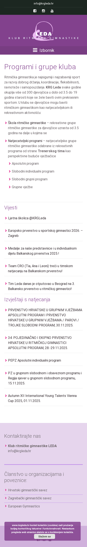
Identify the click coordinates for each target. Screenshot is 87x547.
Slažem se (44, 536)
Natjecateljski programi (25, 141)
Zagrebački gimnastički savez (30, 498)
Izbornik (46, 50)
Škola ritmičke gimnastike (27, 123)
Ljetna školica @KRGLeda (27, 218)
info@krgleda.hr (19, 451)
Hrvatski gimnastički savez (27, 490)
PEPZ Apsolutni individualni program (34, 360)
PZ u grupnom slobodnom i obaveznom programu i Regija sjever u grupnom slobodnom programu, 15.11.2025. (45, 378)
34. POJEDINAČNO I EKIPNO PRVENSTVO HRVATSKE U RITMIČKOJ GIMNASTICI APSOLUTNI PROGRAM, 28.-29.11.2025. (40, 343)
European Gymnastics (24, 506)
